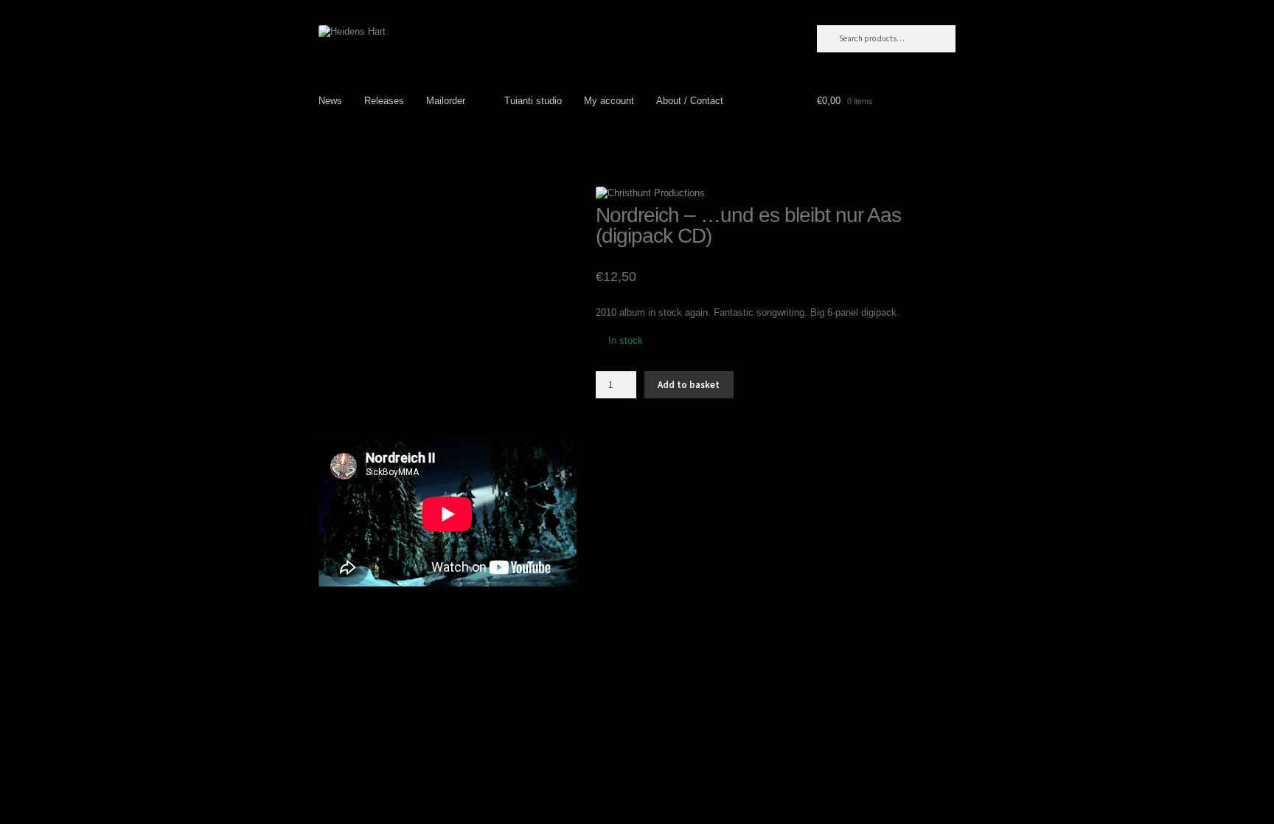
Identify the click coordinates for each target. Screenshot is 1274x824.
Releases (384, 100)
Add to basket (689, 384)
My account (609, 100)
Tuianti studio (533, 100)
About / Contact (689, 100)
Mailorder (445, 100)
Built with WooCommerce (372, 752)
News (330, 100)
